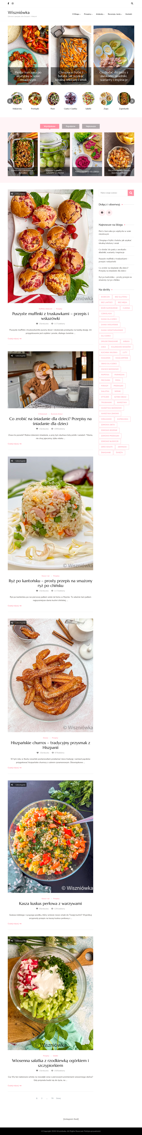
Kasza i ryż (45, 576)
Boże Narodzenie (109, 308)
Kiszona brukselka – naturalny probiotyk (55, 171)
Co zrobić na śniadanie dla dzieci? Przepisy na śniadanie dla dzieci (50, 421)
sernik (117, 391)
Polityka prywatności (92, 1131)
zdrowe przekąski (110, 436)
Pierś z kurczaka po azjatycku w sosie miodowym (115, 232)
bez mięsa (122, 302)
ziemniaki (122, 447)
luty (125, 352)
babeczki (105, 297)
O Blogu (75, 14)
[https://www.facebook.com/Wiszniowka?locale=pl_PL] (102, 212)
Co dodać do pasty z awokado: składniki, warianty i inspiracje (112, 251)
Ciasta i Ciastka (34, 108)
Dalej (58, 1098)
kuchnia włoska (109, 352)
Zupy (70, 108)
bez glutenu (121, 297)
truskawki (106, 402)
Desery (45, 738)
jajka (103, 347)
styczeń (105, 397)
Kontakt (129, 14)
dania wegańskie (109, 324)
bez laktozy (107, 302)
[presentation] (10, 101)
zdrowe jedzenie (109, 430)
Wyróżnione (49, 126)
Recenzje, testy (114, 14)
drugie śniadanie (109, 341)
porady (104, 386)
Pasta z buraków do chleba (87, 171)
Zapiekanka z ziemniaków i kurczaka (23, 171)
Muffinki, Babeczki (45, 309)
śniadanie (106, 452)
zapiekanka (122, 419)
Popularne (70, 126)
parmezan (119, 374)
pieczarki (105, 380)
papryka (105, 374)
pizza (117, 380)
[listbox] (71, 55)
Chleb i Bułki (123, 108)
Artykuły (99, 14)
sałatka (105, 391)
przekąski (118, 386)
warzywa (122, 402)
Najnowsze (91, 126)
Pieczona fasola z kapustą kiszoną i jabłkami (119, 171)
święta (119, 452)
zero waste (107, 447)
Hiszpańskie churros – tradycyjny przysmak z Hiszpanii (50, 745)
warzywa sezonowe (111, 408)
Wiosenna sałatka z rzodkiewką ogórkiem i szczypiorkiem (50, 1063)
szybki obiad (120, 397)
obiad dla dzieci (109, 363)
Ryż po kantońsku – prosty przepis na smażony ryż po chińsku (50, 583)
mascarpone (121, 358)
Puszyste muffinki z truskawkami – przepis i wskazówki (50, 316)
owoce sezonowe (110, 369)
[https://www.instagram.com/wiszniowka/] (109, 212)
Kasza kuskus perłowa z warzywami (50, 903)
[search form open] (132, 3)
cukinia (126, 308)
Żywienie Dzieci (57, 414)
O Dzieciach (42, 414)
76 (53, 1098)
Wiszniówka (19, 12)
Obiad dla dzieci (106, 108)
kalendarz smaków (121, 347)
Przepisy (87, 14)
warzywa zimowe (110, 413)
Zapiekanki (88, 108)
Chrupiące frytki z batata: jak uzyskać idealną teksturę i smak (115, 241)
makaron (105, 358)
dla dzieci (106, 336)
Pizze (17, 108)
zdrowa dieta (108, 425)
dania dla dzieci (109, 319)
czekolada (106, 313)
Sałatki (52, 108)
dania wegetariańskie (112, 330)
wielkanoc (106, 419)
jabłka (126, 341)
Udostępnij (20, 194)
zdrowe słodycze (109, 441)
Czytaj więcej (13, 338)
